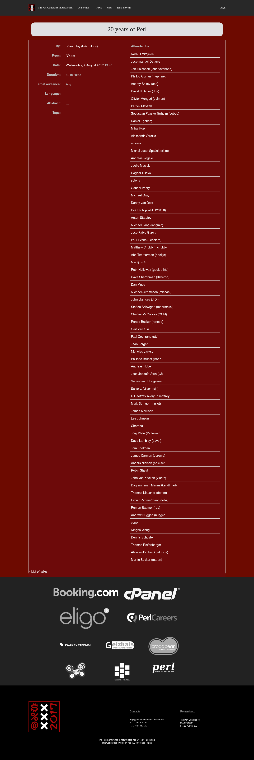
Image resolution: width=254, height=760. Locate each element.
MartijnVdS (138, 262)
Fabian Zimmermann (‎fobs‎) (149, 500)
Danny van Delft (142, 202)
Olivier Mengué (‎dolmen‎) (148, 98)
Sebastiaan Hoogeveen (147, 381)
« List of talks (38, 571)
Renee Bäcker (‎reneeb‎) (147, 321)
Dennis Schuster (142, 537)
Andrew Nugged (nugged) (149, 515)
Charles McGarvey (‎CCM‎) (149, 314)
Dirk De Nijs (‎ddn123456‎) (148, 210)
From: (56, 55)
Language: (53, 93)
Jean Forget (139, 344)
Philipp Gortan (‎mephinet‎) (149, 76)
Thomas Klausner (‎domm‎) (149, 492)
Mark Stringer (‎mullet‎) (146, 403)
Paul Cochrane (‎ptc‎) (144, 336)
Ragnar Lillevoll (141, 173)
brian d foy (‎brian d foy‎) (82, 46)
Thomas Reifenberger (146, 544)
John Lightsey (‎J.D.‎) (145, 299)
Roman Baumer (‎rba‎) (145, 507)
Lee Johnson (140, 418)
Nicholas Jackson (143, 351)
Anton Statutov (141, 217)
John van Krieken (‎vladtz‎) (148, 477)
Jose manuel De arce (145, 61)
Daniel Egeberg (141, 120)
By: (58, 46)
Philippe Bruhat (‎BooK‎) (147, 358)
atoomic (136, 143)
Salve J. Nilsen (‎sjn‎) (144, 388)
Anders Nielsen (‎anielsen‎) (149, 462)
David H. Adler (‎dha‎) (145, 91)
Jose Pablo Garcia (143, 232)
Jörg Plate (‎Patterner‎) (146, 433)
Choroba (137, 425)
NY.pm (70, 55)
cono (134, 522)
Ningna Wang (140, 529)
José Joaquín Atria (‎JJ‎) (147, 373)
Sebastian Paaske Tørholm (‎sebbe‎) (155, 113)
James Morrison (142, 410)
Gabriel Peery (140, 187)
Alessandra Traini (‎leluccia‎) (149, 552)
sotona (135, 180)
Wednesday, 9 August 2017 (85, 65)
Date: (57, 65)
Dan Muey (138, 284)
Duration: (54, 74)
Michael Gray (140, 195)
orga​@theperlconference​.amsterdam (147, 719)
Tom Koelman (140, 448)
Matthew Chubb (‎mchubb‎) (149, 247)
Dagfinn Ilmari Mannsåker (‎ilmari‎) (154, 485)
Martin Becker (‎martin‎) (146, 559)
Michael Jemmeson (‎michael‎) (151, 291)
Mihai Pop (138, 128)
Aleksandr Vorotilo (143, 135)
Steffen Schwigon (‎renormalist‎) (152, 306)
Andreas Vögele (142, 158)
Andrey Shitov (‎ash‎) (144, 83)
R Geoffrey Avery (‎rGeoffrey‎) (151, 396)
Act (129, 743)
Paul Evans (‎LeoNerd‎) (146, 239)
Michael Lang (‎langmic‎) (147, 225)
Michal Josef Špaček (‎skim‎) (150, 150)
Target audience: (48, 84)
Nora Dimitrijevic (142, 54)
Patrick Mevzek (141, 106)
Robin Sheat (139, 470)
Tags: (57, 112)
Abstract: (54, 103)
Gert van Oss (140, 329)
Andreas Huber (141, 366)
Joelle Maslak (140, 165)
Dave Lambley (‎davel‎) (146, 440)
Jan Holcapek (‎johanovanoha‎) (151, 68)
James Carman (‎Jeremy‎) (148, 455)
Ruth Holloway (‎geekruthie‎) (149, 269)
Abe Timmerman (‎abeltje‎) (148, 254)
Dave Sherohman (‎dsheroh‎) (150, 277)
